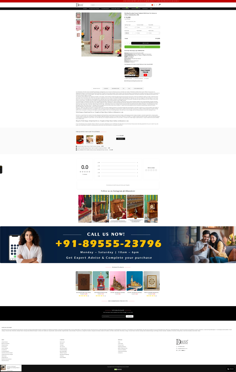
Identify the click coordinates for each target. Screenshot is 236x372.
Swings (3, 330)
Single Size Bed (65, 330)
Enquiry (147, 78)
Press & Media (63, 357)
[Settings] (154, 5)
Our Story (62, 343)
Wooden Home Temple (94, 8)
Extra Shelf (139, 30)
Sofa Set (137, 330)
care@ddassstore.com (182, 348)
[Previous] (83, 34)
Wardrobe (14, 330)
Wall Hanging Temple (36, 329)
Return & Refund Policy (122, 348)
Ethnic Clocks (71, 329)
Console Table (8, 330)
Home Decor (145, 8)
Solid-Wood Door (5, 360)
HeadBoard (169, 330)
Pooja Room (4, 349)
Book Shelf (195, 330)
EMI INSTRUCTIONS (115, 88)
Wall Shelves (4, 329)
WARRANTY (106, 88)
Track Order (120, 343)
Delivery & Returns (139, 78)
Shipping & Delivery (122, 346)
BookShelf (226, 329)
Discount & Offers (63, 348)
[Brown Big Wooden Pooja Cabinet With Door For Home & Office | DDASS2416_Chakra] (136, 281)
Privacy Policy (121, 345)
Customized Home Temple (7, 354)
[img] (84, 172)
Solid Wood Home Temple (7, 352)
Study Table (116, 330)
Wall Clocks (4, 356)
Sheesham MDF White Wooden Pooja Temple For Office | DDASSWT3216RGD (119, 292)
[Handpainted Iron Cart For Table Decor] (102, 281)
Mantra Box (151, 30)
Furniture (85, 8)
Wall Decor (201, 329)
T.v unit (217, 329)
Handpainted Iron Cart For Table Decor (102, 292)
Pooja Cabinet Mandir (137, 329)
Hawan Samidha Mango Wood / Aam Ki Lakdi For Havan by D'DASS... (92, 148)
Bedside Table (20, 330)
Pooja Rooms (79, 330)
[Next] (120, 34)
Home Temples (5, 348)
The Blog (61, 345)
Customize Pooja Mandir (63, 329)
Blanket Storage (33, 330)
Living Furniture (5, 342)
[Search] (118, 5)
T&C (123, 88)
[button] (128, 33)
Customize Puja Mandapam (210, 329)
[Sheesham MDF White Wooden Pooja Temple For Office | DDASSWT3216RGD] (119, 281)
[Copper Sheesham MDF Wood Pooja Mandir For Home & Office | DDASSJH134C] (85, 281)
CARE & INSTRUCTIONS (138, 88)
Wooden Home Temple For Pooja (150, 329)
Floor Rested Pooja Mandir (52, 329)
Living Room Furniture (86, 330)
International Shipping (64, 354)
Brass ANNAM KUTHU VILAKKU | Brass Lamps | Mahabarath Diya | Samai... (93, 149)
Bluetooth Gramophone (18, 329)
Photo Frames (10, 329)
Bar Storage (156, 330)
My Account (62, 342)
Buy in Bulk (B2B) (63, 351)
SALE (151, 8)
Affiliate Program (63, 352)
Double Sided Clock (161, 329)
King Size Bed (51, 330)
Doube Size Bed (72, 330)
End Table (112, 330)
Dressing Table (27, 330)
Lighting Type (128, 24)
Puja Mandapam (117, 329)
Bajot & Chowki (87, 329)
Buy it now (142, 46)
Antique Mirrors (77, 329)
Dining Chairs (180, 330)
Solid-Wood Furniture (187, 330)
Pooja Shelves (130, 329)
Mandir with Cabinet (115, 8)
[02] (78, 22)
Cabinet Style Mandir (174, 329)
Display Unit (221, 329)
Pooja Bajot (43, 329)
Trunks (82, 329)
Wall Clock (168, 329)
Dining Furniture (5, 345)
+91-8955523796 (181, 346)
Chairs (199, 330)
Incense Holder (140, 24)
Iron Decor (196, 329)
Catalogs (62, 356)
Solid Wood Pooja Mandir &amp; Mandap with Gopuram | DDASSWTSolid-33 (118, 220)
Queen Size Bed (58, 330)
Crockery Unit (40, 330)
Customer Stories (63, 349)
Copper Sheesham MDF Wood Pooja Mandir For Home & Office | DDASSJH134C (85, 292)
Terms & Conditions (122, 349)
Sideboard (46, 330)
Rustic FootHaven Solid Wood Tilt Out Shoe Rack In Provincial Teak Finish (13, 367)
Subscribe (129, 316)
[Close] (20, 365)
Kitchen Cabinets (162, 330)
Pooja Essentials (125, 8)
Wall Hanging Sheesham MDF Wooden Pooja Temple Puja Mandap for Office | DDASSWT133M (153, 292)
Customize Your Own (135, 8)
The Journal (62, 346)
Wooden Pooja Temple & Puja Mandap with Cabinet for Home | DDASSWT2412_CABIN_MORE (84, 220)
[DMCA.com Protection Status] (118, 369)
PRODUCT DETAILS (96, 88)
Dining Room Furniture (96, 330)
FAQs (129, 88)
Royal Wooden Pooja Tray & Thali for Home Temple (88, 146)
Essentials (127, 30)
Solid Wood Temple (28, 329)
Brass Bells (151, 24)
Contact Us (120, 352)
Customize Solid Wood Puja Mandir (186, 329)
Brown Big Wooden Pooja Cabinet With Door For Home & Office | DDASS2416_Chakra (136, 292)
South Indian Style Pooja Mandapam (106, 329)
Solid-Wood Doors (94, 329)
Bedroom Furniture (105, 330)
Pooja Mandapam (105, 8)
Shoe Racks (122, 330)
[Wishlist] (157, 5)
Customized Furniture (122, 351)
